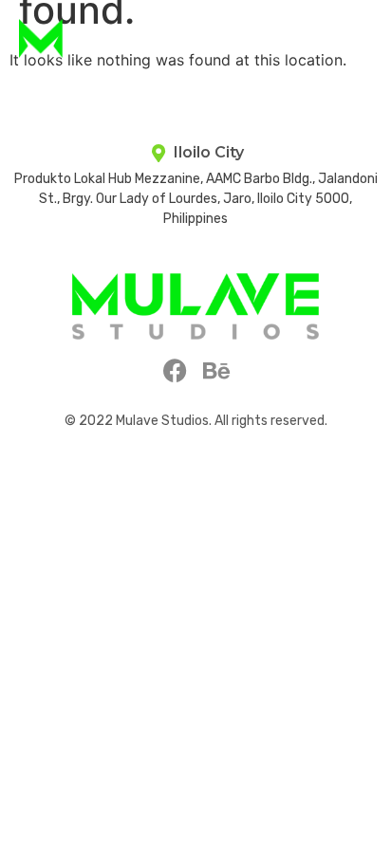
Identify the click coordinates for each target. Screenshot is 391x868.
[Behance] (217, 370)
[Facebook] (175, 370)
